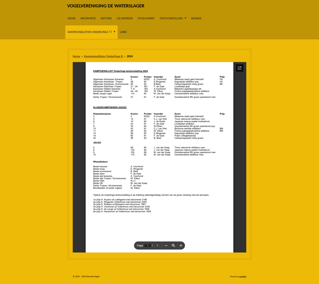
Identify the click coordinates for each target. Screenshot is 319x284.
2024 (130, 56)
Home (76, 56)
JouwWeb (242, 277)
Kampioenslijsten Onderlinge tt (103, 56)
